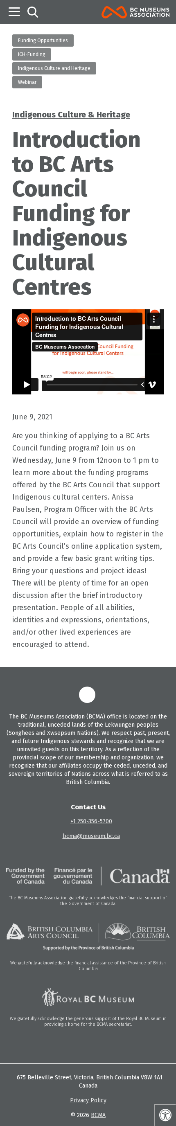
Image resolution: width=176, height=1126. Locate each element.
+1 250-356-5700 (91, 821)
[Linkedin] (87, 695)
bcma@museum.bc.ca (91, 836)
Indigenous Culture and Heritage (54, 68)
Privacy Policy (88, 1100)
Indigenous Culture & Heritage (71, 114)
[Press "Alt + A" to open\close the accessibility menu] (165, 1115)
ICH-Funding (31, 54)
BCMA (98, 1115)
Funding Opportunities (43, 40)
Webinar (27, 82)
